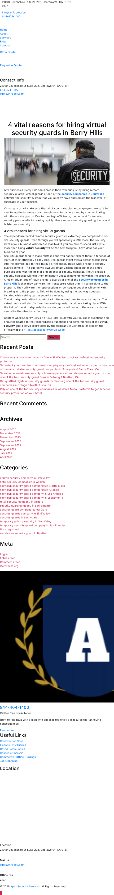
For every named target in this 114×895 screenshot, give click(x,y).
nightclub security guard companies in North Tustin (32, 485)
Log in (4, 554)
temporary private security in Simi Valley (25, 521)
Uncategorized (9, 529)
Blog (3, 41)
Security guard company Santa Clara (23, 509)
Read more (7, 730)
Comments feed (10, 562)
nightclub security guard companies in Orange (29, 489)
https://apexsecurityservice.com (44, 329)
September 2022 (10, 445)
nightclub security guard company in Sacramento (31, 497)
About (4, 33)
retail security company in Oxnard (21, 501)
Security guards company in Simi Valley (25, 513)
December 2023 (10, 433)
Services (5, 37)
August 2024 (8, 429)
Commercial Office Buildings (18, 756)
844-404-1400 (11, 16)
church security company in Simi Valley (25, 477)
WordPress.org (9, 565)
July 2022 (6, 453)
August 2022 (8, 449)
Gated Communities (12, 748)
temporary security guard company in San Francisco (33, 525)
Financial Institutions (13, 745)
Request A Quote (11, 65)
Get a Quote (8, 52)
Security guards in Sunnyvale (18, 517)
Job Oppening (8, 760)
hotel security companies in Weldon (22, 481)
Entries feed (7, 558)
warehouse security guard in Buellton (23, 533)
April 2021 (6, 457)
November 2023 (10, 437)
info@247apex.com (14, 12)
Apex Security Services (25, 886)
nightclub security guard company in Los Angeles (31, 493)
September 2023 (10, 441)
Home (3, 29)
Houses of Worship (11, 752)
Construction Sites (11, 741)
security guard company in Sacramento (25, 505)
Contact (5, 45)
